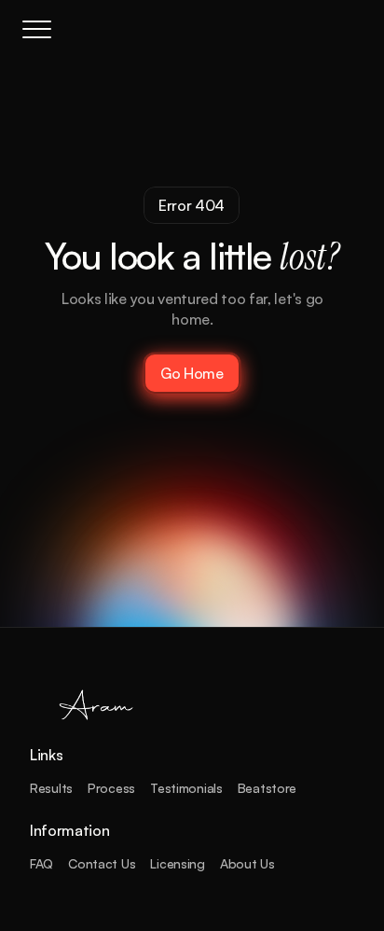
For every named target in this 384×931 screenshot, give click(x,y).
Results (51, 788)
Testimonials (186, 788)
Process (111, 788)
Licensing (177, 863)
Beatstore (267, 788)
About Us (247, 863)
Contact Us (101, 863)
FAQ (41, 863)
